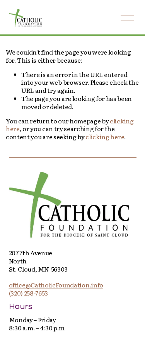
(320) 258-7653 (28, 293)
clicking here (104, 136)
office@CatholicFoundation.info (56, 285)
